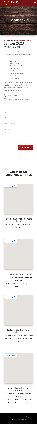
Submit (25, 147)
